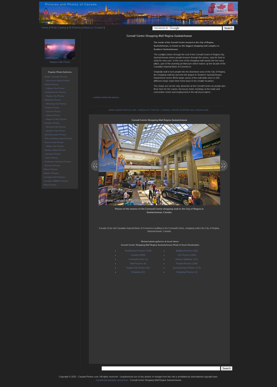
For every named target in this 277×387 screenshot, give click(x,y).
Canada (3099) (138, 255)
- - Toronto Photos (52, 111)
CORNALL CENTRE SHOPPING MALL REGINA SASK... (186, 110)
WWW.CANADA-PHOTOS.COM (122, 110)
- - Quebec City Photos (54, 131)
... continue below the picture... (106, 97)
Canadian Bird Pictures (54, 177)
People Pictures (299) (187, 263)
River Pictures (50, 185)
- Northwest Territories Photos (57, 161)
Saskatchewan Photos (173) (187, 268)
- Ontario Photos (51, 107)
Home (45, 27)
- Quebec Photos (52, 123)
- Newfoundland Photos (55, 150)
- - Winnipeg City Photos (55, 104)
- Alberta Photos (51, 84)
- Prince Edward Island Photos (58, 138)
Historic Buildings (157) (186, 259)
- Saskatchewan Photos (55, 92)
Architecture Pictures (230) (138, 250)
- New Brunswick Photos (55, 134)
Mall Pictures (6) (138, 263)
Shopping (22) (138, 272)
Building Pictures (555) (187, 250)
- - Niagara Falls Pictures (55, 119)
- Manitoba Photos (52, 100)
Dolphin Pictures (51, 173)
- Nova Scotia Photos (53, 142)
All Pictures (75, 27)
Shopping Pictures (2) (187, 272)
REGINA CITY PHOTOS (148, 110)
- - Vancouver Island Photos (57, 80)
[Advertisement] (121, 67)
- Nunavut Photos (52, 165)
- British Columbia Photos (55, 77)
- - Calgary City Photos (54, 88)
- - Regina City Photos (54, 96)
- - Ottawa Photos (52, 115)
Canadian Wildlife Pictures (56, 181)
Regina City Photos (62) (138, 268)
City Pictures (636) (187, 255)
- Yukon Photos (51, 158)
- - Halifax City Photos (54, 146)
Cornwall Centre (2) (138, 259)
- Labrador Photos (52, 154)
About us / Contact (93, 27)
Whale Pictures (51, 169)
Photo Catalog (58, 27)
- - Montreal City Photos (54, 127)
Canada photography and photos (112, 380)
